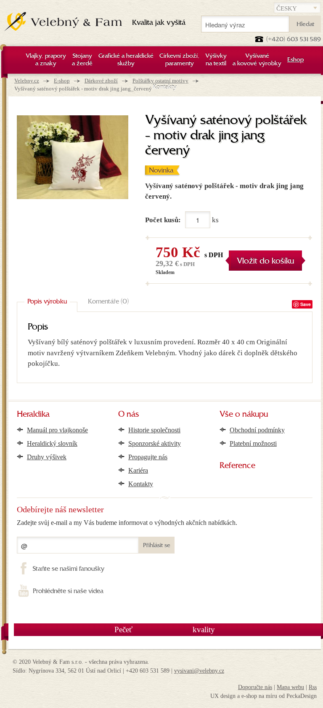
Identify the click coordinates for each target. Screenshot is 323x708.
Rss (313, 687)
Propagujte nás (147, 456)
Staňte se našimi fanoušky (68, 569)
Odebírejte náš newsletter (60, 509)
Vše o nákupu (244, 414)
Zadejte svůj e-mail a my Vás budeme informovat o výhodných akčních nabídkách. (127, 522)
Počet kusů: (163, 220)
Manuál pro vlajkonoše (57, 430)
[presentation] (47, 302)
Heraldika (33, 414)
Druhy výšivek (46, 456)
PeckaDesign (301, 696)
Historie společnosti (154, 430)
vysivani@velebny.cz (199, 671)
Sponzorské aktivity (154, 443)
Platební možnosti (253, 443)
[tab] (47, 302)
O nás (128, 414)
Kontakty (140, 483)
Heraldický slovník (52, 443)
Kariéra (138, 470)
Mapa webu (290, 687)
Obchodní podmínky (257, 430)
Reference (237, 466)
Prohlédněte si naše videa (68, 591)
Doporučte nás (255, 687)
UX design (223, 696)
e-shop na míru (259, 696)
